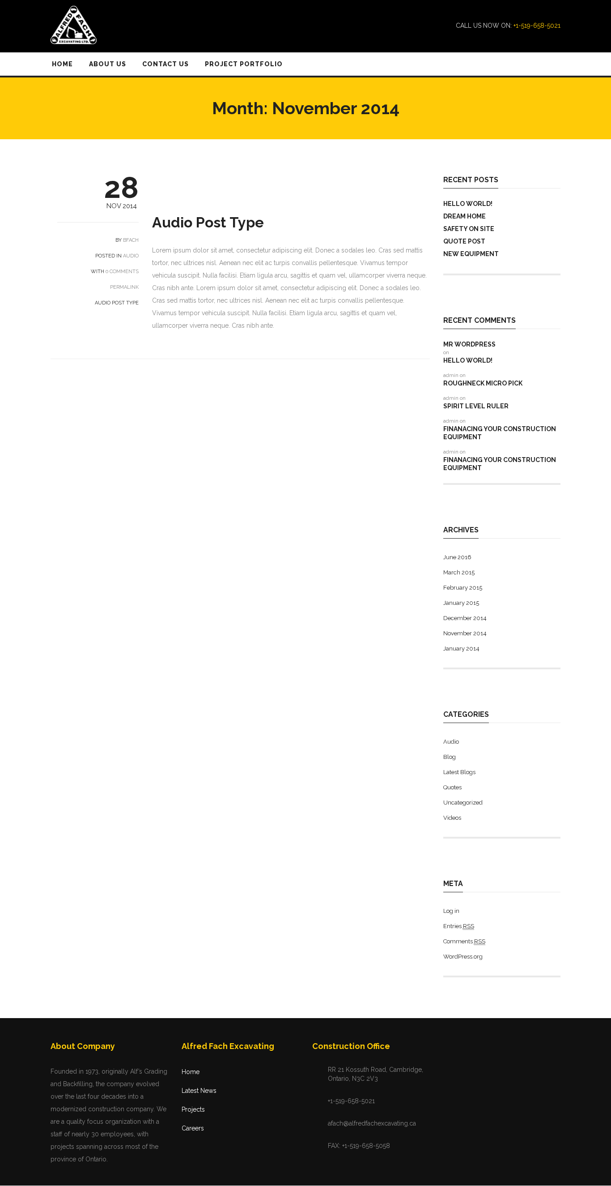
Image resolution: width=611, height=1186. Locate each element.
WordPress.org (463, 956)
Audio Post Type (208, 222)
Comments (464, 941)
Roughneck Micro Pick (482, 383)
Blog (449, 757)
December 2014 (465, 618)
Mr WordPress (469, 344)
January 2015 (461, 602)
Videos (452, 817)
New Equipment (471, 253)
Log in (451, 911)
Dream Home (464, 216)
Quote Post (464, 241)
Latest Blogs (459, 772)
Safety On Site (468, 228)
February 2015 (462, 587)
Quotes (452, 787)
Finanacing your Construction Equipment (499, 433)
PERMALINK (124, 287)
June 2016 (457, 557)
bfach (131, 240)
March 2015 (459, 572)
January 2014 (461, 648)
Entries (458, 926)
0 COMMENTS (122, 271)
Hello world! (467, 203)
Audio (131, 256)
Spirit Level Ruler (476, 406)
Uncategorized (463, 802)
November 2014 (465, 633)
